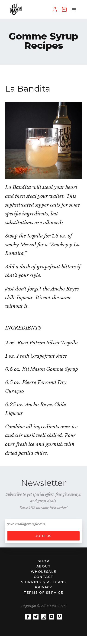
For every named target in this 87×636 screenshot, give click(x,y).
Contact (43, 577)
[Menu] (74, 9)
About (43, 566)
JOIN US (43, 536)
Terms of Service (43, 592)
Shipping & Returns (43, 582)
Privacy (43, 587)
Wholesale (43, 572)
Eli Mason (48, 606)
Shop (43, 561)
